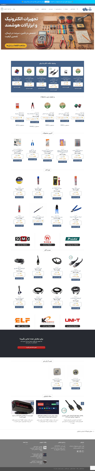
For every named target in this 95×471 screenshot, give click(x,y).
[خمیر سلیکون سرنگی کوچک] (38, 210)
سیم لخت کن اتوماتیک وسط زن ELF (33, 114)
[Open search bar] (77, 9)
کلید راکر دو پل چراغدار (79, 114)
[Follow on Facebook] (5, 4)
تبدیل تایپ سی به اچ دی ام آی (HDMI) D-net (47, 151)
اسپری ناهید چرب (38, 188)
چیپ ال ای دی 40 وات (56, 379)
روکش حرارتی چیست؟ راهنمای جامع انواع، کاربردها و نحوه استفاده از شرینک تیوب (47, 416)
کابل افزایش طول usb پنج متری (19, 269)
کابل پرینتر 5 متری (38, 268)
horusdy (32, 126)
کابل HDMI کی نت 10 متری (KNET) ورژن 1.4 (17, 151)
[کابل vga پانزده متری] (19, 291)
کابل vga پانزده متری (19, 298)
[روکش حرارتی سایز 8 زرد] (29, 71)
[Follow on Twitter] (78, 451)
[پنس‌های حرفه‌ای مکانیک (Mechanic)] (77, 142)
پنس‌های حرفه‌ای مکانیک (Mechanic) (77, 151)
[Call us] (1, 4)
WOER (62, 125)
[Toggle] (93, 431)
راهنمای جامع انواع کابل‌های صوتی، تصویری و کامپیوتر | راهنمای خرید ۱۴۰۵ (72, 416)
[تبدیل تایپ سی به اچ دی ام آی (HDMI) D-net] (47, 142)
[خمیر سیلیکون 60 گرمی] (19, 210)
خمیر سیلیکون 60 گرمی (19, 217)
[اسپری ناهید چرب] (38, 181)
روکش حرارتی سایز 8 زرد (29, 79)
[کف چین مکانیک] (32, 142)
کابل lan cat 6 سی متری (53, 80)
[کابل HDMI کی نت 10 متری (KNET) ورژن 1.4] (17, 142)
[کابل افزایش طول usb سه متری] (75, 291)
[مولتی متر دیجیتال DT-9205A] (57, 181)
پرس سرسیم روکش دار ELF (56, 217)
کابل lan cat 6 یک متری (76, 271)
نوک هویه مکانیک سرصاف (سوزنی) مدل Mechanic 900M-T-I (62, 152)
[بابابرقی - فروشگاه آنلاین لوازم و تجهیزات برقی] (87, 9)
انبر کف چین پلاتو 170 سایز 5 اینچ (75, 217)
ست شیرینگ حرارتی (17, 78)
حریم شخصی (66, 468)
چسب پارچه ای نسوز (19, 188)
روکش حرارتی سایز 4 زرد (41, 79)
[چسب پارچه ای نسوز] (19, 181)
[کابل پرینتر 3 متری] (57, 261)
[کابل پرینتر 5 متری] (38, 261)
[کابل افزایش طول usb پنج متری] (19, 261)
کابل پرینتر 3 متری (57, 268)
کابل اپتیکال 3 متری (57, 298)
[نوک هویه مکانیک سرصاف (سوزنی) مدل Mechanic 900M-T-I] (62, 142)
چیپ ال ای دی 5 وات (75, 379)
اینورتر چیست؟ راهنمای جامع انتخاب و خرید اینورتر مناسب (22, 416)
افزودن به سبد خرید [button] (78, 88)
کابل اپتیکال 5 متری (38, 298)
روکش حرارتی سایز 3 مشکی (48, 114)
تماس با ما (55, 468)
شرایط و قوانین (72, 468)
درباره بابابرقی (81, 468)
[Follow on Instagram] (4, 4)
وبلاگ (77, 468)
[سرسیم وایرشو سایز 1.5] (66, 71)
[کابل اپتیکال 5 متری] (38, 291)
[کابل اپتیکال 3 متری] (57, 291)
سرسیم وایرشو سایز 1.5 (65, 78)
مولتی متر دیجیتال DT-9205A (57, 189)
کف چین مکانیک (32, 150)
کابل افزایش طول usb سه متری (76, 299)
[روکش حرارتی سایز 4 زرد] (41, 71)
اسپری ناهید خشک (76, 188)
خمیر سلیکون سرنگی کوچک (38, 217)
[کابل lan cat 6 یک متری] (75, 262)
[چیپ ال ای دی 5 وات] (75, 372)
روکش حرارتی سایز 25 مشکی (78, 79)
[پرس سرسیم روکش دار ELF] (57, 210)
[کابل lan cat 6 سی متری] (53, 72)
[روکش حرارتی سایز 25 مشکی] (78, 71)
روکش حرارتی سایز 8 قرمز (64, 114)
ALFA (17, 125)
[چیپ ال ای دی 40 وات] (57, 372)
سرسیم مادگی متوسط (19, 114)
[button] (14, 9)
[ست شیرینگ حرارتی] (17, 71)
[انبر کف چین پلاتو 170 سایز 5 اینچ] (75, 210)
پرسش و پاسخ (60, 468)
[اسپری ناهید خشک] (75, 181)
